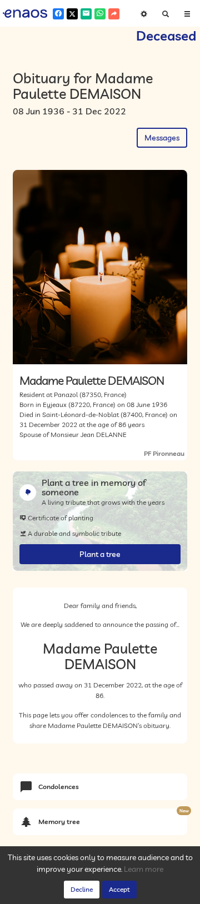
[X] (72, 13)
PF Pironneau (164, 453)
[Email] (86, 13)
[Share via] (113, 13)
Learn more (143, 869)
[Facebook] (58, 13)
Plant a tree (100, 554)
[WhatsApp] (100, 13)
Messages (161, 138)
